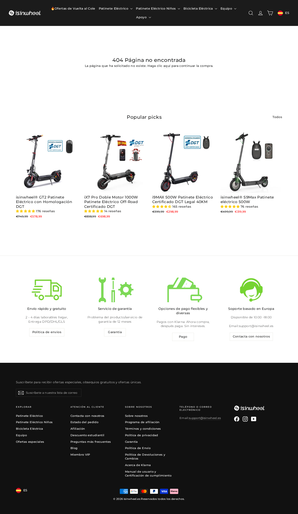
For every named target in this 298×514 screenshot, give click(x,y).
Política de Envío (138, 448)
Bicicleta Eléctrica (198, 8)
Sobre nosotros (136, 415)
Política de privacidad (141, 435)
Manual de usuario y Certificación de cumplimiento (148, 473)
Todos (277, 117)
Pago (183, 337)
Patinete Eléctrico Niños (156, 8)
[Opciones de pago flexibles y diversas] (183, 290)
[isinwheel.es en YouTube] (253, 419)
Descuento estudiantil (87, 435)
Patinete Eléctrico (114, 8)
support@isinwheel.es (256, 326)
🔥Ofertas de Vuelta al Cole (73, 8)
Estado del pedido (84, 422)
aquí (166, 66)
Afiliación (77, 428)
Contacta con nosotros (251, 336)
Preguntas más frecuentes (90, 441)
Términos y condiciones (143, 428)
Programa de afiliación (142, 422)
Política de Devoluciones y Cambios (145, 456)
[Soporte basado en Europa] (251, 290)
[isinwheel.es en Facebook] (236, 419)
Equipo (227, 8)
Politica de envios (46, 332)
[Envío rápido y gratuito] (47, 290)
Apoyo (141, 17)
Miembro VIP (80, 454)
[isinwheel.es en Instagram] (245, 419)
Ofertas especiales (30, 441)
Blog (73, 448)
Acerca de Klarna (138, 465)
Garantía (115, 332)
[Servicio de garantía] (115, 290)
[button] (26, 211)
